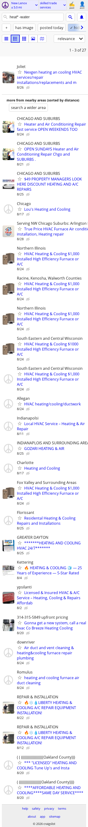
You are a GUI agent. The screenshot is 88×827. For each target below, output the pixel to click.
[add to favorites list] (20, 72)
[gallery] (33, 39)
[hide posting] (28, 88)
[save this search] (81, 17)
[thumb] (15, 39)
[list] (6, 39)
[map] (42, 39)
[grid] (24, 39)
